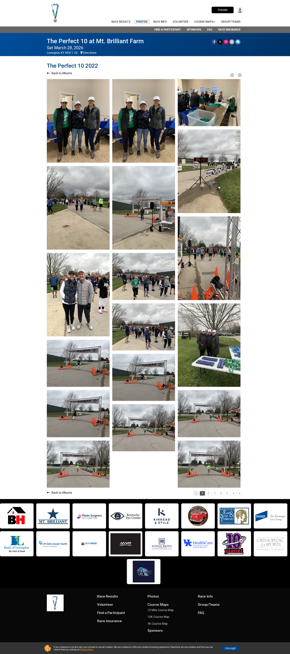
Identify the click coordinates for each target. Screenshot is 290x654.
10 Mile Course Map (161, 610)
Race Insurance (229, 29)
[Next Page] (239, 75)
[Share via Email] (231, 41)
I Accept (230, 648)
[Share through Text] (237, 41)
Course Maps (203, 21)
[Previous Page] (232, 75)
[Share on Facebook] (214, 41)
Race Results (120, 21)
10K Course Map (158, 616)
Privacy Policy (86, 649)
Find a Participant (167, 29)
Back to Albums (61, 73)
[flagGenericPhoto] (98, 158)
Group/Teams (230, 21)
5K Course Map (158, 623)
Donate (223, 10)
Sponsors (194, 29)
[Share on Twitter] (220, 41)
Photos (141, 21)
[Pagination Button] (239, 493)
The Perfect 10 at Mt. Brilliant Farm (95, 41)
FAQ (209, 29)
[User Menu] (240, 10)
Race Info (160, 21)
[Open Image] (78, 121)
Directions (89, 52)
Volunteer (180, 21)
